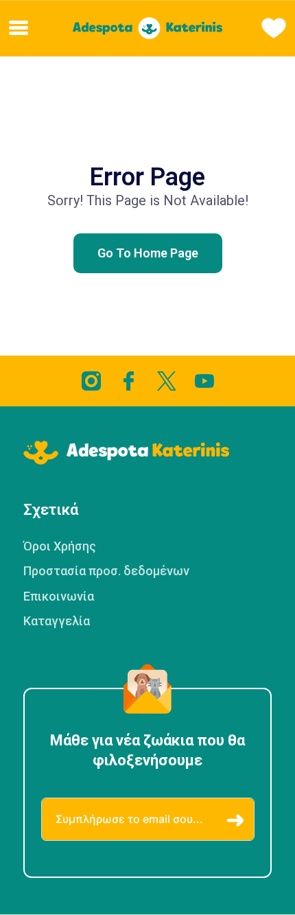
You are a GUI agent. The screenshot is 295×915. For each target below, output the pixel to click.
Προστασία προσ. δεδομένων (106, 571)
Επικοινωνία (58, 596)
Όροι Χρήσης (59, 546)
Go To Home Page (147, 253)
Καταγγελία (56, 621)
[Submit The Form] (235, 820)
